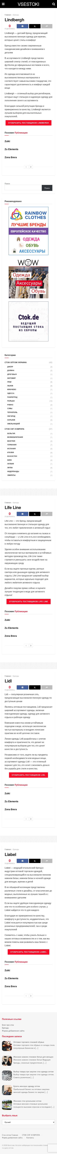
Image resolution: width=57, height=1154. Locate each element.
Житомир (11, 378)
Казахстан (12, 456)
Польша (11, 401)
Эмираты (11, 475)
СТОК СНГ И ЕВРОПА (14, 429)
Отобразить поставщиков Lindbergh (28, 123)
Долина (10, 370)
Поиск (7, 183)
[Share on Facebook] (22, 26)
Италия (10, 452)
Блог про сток (8, 1024)
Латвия (10, 463)
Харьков (11, 420)
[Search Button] (53, 4)
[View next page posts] (31, 167)
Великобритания (15, 437)
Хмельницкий (13, 423)
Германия (11, 444)
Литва (10, 467)
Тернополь (12, 412)
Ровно (10, 404)
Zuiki (7, 141)
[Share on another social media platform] (46, 26)
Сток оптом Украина (16, 362)
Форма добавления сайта (13, 1030)
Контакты (30, 1137)
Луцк (9, 382)
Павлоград (12, 397)
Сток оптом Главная (10, 1135)
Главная (8, 15)
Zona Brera (11, 157)
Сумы (9, 408)
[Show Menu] (3, 4)
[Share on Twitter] (35, 26)
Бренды (16, 15)
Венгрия (11, 441)
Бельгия (11, 433)
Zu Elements (11, 149)
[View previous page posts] (26, 167)
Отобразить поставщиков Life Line (28, 601)
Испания (11, 448)
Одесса (10, 393)
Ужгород (11, 416)
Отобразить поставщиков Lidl (28, 775)
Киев (9, 460)
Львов (10, 385)
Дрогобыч (12, 374)
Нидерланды (13, 471)
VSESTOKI (28, 4)
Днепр (10, 366)
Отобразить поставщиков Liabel (28, 952)
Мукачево (11, 389)
